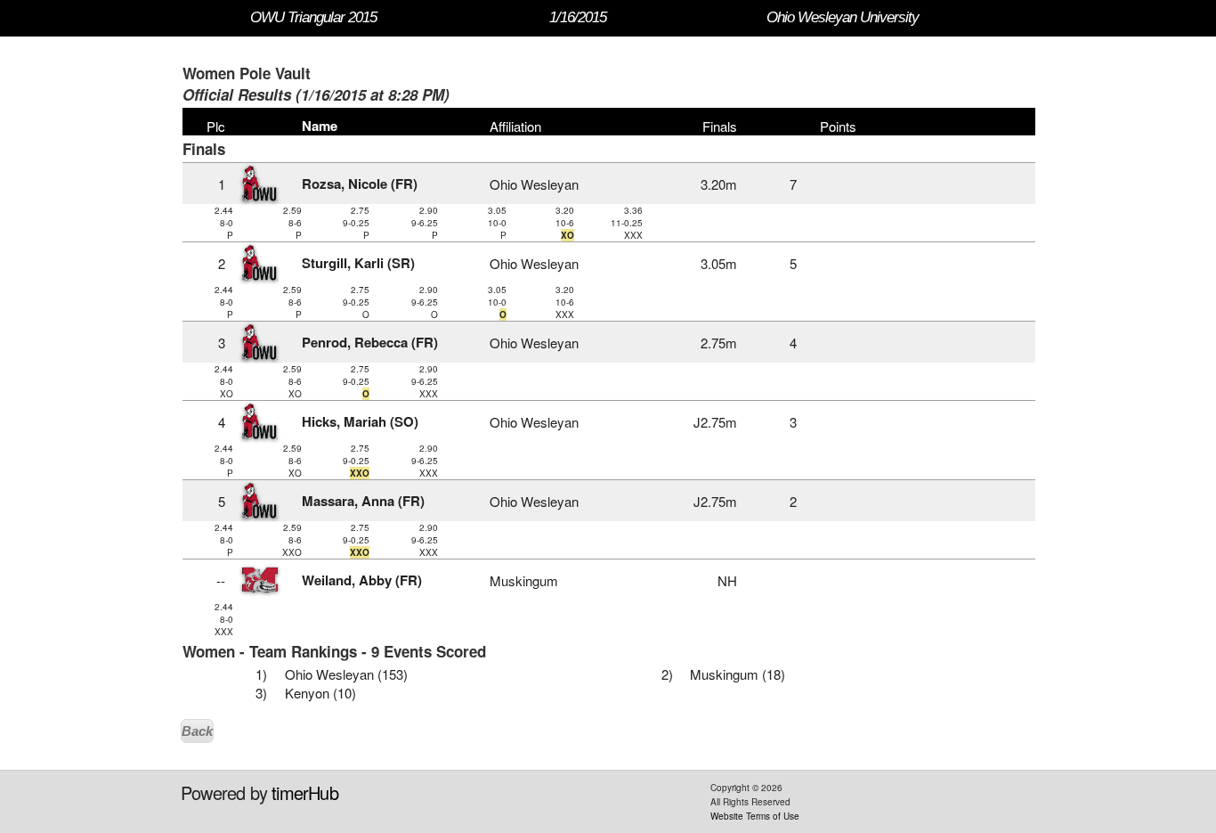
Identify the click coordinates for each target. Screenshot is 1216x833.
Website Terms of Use (754, 816)
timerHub (305, 792)
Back (197, 731)
